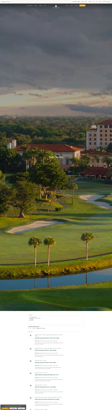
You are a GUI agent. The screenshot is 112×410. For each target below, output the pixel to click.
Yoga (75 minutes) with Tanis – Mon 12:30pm (45, 350)
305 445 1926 (105, 1)
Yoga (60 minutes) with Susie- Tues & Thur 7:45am (47, 338)
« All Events (30, 314)
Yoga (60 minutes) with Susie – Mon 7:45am (45, 362)
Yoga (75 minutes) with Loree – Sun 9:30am (45, 387)
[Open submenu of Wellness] (42, 5)
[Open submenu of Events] (68, 5)
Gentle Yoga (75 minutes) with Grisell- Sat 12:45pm (47, 399)
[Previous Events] (28, 328)
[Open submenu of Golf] (46, 5)
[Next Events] (30, 328)
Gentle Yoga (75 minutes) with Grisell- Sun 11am (46, 374)
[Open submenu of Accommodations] (32, 5)
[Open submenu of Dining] (37, 5)
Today (34, 328)
